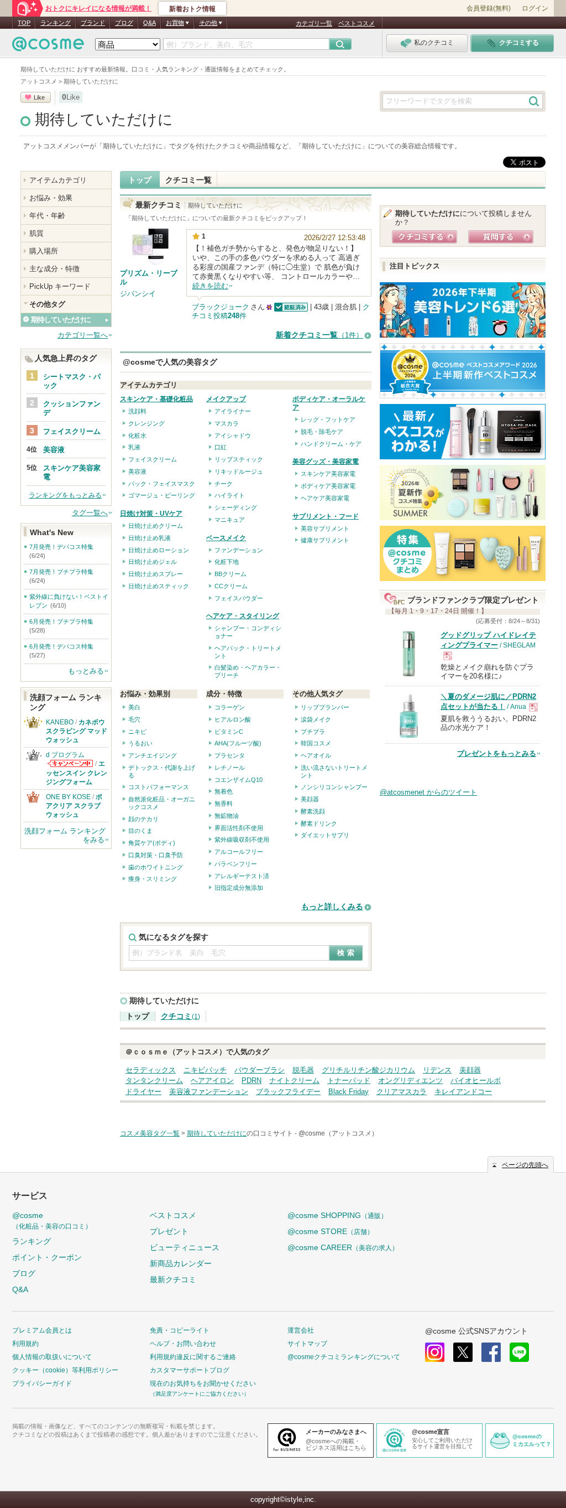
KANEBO (60, 722)
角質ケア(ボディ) (151, 842)
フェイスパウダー (238, 598)
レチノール (229, 767)
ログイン (535, 8)
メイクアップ (226, 399)
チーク (223, 483)
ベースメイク (226, 538)
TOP (24, 22)
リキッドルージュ (238, 471)
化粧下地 (226, 561)
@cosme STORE (330, 1231)
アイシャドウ (232, 435)
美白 (134, 707)
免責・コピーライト (179, 1330)
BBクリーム (230, 574)
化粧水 (137, 435)
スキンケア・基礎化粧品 (156, 399)
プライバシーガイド (42, 1383)
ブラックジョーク (220, 307)
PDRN (251, 1080)
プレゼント (169, 1231)
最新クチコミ (173, 1279)
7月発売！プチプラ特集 (61, 571)
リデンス (437, 1070)
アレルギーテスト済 (241, 876)
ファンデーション (238, 550)
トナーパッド (348, 1080)
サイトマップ (307, 1344)
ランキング (55, 22)
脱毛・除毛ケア (322, 431)
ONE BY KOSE (68, 797)
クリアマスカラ (401, 1091)
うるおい (140, 743)
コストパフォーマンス (158, 787)
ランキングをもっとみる (65, 495)
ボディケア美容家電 (328, 486)
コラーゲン (229, 707)
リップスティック (238, 459)
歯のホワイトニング (155, 867)
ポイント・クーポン (47, 1257)
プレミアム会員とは (42, 1330)
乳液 (134, 447)
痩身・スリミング (152, 878)
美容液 (137, 471)
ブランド (93, 22)
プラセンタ (229, 755)
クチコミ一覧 (188, 179)
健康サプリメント (325, 540)
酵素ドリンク (319, 823)
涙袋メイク (316, 719)
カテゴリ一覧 (314, 23)
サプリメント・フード (325, 516)
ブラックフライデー (288, 1091)
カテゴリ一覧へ (82, 335)
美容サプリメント (325, 528)
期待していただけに (104, 119)
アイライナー (232, 411)
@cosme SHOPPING (337, 1215)
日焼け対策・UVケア (151, 513)
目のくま (140, 830)
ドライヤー (143, 1091)
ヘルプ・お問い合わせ (183, 1344)
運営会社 (300, 1330)
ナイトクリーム (294, 1080)
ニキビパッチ (205, 1070)
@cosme (52, 1220)
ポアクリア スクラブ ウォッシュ (74, 805)
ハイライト (229, 495)
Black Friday (348, 1091)
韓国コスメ (316, 743)
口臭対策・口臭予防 (155, 855)
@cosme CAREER (343, 1247)
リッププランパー (325, 707)
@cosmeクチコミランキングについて (343, 1357)
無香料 (223, 803)
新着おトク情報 (192, 9)
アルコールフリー (238, 851)
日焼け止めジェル (152, 561)
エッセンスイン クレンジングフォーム (76, 772)
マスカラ (226, 423)
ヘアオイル (316, 755)
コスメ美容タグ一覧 (150, 1133)
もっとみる (86, 671)
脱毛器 (303, 1070)
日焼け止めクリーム (155, 525)
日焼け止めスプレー (155, 574)
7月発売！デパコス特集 (61, 546)
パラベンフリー (235, 864)
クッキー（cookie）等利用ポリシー (65, 1370)
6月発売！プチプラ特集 (61, 621)
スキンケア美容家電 (328, 473)
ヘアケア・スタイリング (242, 616)
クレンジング (146, 423)
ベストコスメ (356, 23)
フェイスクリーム (152, 459)
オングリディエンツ (410, 1080)
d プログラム (65, 755)
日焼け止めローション (158, 550)
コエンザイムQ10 (238, 779)
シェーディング (235, 507)
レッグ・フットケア (328, 419)
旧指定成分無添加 (238, 887)
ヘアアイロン (212, 1080)
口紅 (220, 447)
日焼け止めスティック (158, 586)
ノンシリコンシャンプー (334, 787)
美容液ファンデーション (208, 1091)
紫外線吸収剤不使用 (241, 839)
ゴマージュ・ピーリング (161, 495)
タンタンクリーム (154, 1080)
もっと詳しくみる (332, 907)
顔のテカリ (143, 819)
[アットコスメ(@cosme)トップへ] (48, 47)
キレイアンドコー (463, 1091)
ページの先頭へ (525, 1165)
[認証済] (290, 307)
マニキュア (229, 519)
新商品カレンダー (181, 1263)
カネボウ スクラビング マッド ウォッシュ (76, 731)
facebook (491, 1352)
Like (39, 97)
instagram (434, 1352)
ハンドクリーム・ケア (331, 444)
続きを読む (210, 286)
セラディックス (150, 1070)
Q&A (149, 22)
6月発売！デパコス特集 (61, 646)
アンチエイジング (152, 755)
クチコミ (180, 1016)
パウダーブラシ (259, 1070)
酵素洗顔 (313, 811)
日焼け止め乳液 (149, 538)
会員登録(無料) (489, 8)
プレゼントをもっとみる (496, 753)
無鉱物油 (226, 815)
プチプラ (313, 731)
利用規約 (25, 1344)
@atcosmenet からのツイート (428, 792)
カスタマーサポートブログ (189, 1370)
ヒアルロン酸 (232, 719)
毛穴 (134, 719)
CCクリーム (231, 586)
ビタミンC (228, 731)
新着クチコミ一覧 (319, 335)
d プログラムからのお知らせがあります (70, 763)
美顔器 (310, 799)
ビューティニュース (184, 1247)
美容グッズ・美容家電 (325, 461)
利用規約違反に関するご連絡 (193, 1357)
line (519, 1352)
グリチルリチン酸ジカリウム (368, 1070)
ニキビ (137, 731)
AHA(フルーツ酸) (237, 743)
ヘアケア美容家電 (325, 498)
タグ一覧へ (90, 513)
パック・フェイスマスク (161, 483)
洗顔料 (137, 411)
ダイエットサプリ (325, 835)
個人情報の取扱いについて (52, 1357)
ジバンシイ (138, 293)
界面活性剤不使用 (238, 828)
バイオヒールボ (475, 1080)
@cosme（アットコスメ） (338, 1133)
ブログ (124, 22)
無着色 (223, 791)
